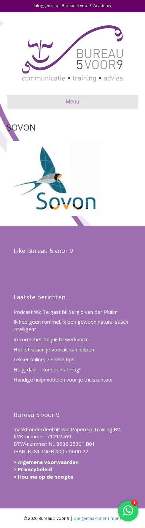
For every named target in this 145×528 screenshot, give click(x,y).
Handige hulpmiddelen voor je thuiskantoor (63, 379)
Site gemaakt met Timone (98, 518)
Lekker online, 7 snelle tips (44, 359)
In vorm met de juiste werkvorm (51, 339)
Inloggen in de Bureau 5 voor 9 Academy (72, 5)
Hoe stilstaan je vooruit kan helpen (53, 349)
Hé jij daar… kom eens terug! (46, 369)
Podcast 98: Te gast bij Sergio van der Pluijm (65, 311)
